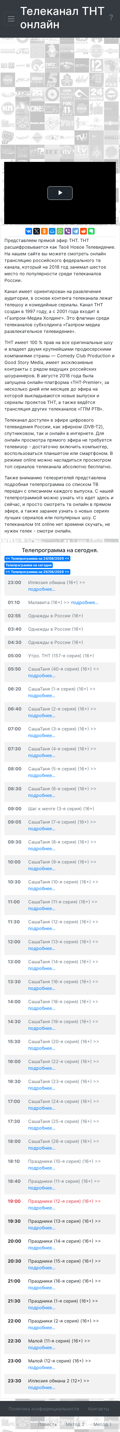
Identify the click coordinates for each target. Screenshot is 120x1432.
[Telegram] (75, 231)
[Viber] (67, 231)
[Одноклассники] (44, 231)
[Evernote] (91, 231)
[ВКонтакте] (28, 231)
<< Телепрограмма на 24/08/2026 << (37, 558)
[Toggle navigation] (11, 19)
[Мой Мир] (52, 231)
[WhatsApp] (60, 231)
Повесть (47, 1424)
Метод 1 (102, 1424)
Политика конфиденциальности (44, 1408)
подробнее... (41, 589)
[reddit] (83, 231)
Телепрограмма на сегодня (29, 565)
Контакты (98, 1408)
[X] (36, 231)
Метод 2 (75, 1424)
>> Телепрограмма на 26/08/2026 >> (37, 572)
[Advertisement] (60, 101)
